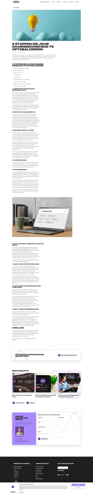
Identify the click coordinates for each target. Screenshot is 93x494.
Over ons (65, 1)
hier (29, 338)
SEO (36, 477)
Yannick (26, 261)
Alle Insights (16, 7)
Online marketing (39, 466)
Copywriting (38, 470)
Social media (38, 471)
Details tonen (21, 492)
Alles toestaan (78, 484)
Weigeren (78, 487)
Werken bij (71, 1)
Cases (53, 1)
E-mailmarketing (39, 473)
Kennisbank (16, 471)
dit (21, 192)
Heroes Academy (17, 468)
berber (23, 441)
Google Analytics (39, 478)
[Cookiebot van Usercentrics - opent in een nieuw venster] (13, 492)
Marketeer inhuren (18, 466)
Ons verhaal (16, 473)
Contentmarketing (39, 468)
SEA (36, 475)
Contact (76, 1)
